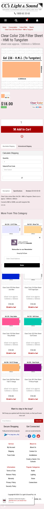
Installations (33, 455)
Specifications (17, 191)
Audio (33, 471)
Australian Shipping (9, 146)
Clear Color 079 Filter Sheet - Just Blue (11, 289)
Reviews (29, 191)
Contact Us (33, 451)
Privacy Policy (11, 482)
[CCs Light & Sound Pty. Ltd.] (22, 7)
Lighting (33, 475)
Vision (33, 478)
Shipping (11, 451)
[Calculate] (22, 178)
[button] (22, 136)
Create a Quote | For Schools (33, 460)
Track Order (11, 455)
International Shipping (25, 146)
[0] (26, 21)
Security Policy (11, 486)
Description (6, 191)
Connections (33, 482)
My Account (11, 447)
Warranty (11, 478)
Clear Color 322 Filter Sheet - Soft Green (33, 335)
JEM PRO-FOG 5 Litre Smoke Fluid (17, 500)
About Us (33, 447)
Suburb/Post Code (9, 166)
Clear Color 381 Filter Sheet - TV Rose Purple (33, 381)
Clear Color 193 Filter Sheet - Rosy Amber (11, 335)
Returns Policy (11, 475)
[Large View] (5, 96)
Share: (34, 107)
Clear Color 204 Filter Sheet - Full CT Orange (11, 381)
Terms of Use (11, 471)
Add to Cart (23, 129)
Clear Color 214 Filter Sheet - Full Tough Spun (33, 289)
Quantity (5, 158)
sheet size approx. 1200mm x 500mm (11, 297)
